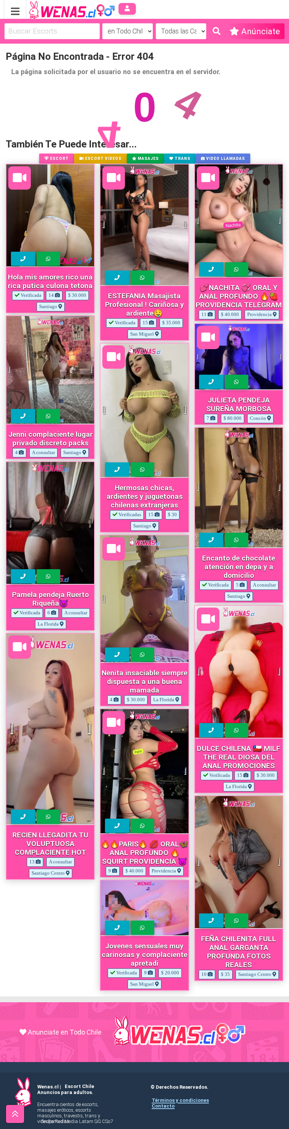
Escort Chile (79, 1086)
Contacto (163, 1106)
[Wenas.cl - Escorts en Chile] (60, 9)
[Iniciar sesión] (127, 9)
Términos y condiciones (180, 1100)
